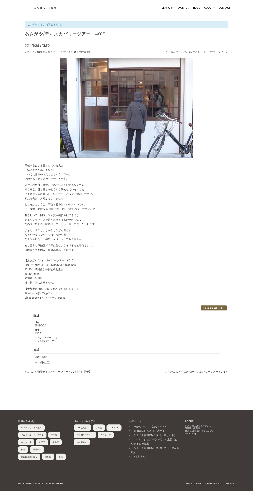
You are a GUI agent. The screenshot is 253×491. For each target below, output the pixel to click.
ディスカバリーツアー (47, 340)
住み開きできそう (85, 435)
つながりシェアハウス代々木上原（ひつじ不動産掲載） (154, 441)
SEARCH (167, 7)
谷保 (61, 456)
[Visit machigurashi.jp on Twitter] (194, 445)
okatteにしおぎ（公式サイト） (152, 430)
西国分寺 (37, 449)
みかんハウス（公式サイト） (150, 426)
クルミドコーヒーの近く (32, 435)
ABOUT (208, 7)
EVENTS (182, 7)
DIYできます (82, 427)
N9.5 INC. (140, 456)
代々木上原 (26, 442)
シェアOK (114, 427)
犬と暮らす (106, 435)
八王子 (42, 442)
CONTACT (224, 7)
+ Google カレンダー (214, 308)
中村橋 (54, 435)
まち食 (99, 427)
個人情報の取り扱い (213, 483)
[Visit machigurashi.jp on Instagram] (201, 445)
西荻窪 (48, 456)
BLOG (196, 7)
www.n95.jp (191, 433)
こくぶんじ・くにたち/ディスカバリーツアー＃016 (196, 52)
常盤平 (56, 442)
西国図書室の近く (29, 456)
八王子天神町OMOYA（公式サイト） (155, 435)
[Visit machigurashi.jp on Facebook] (187, 445)
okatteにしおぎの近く (31, 427)
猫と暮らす (82, 442)
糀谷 (23, 449)
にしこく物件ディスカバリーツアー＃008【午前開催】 (58, 52)
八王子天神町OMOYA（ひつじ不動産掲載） (155, 450)
